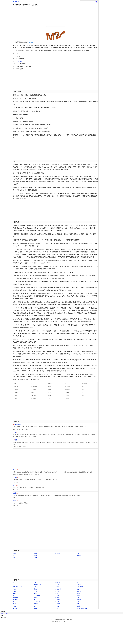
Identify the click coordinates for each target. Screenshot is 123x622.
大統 (35, 586)
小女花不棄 (58, 606)
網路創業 (36, 608)
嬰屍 (35, 606)
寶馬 (56, 555)
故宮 (14, 557)
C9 (35, 582)
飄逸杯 (78, 593)
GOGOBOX (37, 595)
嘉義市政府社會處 (17, 586)
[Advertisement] (55, 16)
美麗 (56, 608)
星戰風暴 (79, 599)
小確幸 (57, 586)
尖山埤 (78, 606)
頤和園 (35, 553)
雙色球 (35, 557)
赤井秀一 (15, 593)
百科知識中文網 (68, 619)
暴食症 (35, 589)
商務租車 (79, 584)
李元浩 (14, 601)
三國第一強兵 (16, 597)
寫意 (78, 597)
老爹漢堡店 (37, 591)
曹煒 (14, 555)
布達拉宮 (79, 555)
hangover (57, 582)
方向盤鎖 (57, 599)
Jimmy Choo (58, 595)
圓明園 (35, 555)
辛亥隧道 (57, 604)
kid (77, 582)
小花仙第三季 (80, 586)
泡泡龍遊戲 (37, 601)
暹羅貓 (14, 553)
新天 (35, 599)
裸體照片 (79, 591)
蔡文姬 (14, 604)
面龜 (56, 593)
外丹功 (57, 597)
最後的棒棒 (58, 589)
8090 (14, 582)
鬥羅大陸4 (15, 599)
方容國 (14, 589)
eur (14, 595)
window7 (15, 584)
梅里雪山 (57, 553)
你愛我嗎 (15, 606)
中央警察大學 (37, 584)
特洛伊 (57, 601)
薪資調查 (57, 591)
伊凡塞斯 (57, 584)
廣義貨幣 (19, 61)
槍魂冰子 (79, 589)
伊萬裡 (35, 597)
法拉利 (78, 553)
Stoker (78, 595)
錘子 (78, 604)
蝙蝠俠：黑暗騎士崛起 (82, 608)
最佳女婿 (15, 608)
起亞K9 (36, 604)
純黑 (78, 601)
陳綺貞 (35, 593)
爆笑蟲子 (15, 591)
